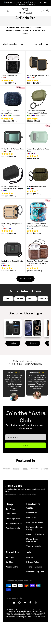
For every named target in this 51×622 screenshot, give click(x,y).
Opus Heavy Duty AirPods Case (11, 224)
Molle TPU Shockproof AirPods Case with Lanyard (12, 187)
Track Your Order (33, 546)
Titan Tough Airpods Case (38, 75)
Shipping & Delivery (35, 534)
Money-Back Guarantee (32, 540)
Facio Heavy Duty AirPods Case (12, 262)
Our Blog (9, 562)
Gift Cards (31, 517)
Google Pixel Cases (14, 523)
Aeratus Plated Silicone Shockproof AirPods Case (37, 224)
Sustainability (11, 566)
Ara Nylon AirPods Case (36, 186)
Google (31, 299)
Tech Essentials (12, 528)
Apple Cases (10, 513)
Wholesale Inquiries (35, 571)
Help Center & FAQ (34, 522)
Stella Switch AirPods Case (12, 149)
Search (29, 557)
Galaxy (20, 299)
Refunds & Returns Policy (34, 528)
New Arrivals (10, 508)
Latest (38, 43)
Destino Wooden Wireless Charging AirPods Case (37, 262)
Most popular (10, 43)
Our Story (9, 557)
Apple (8, 299)
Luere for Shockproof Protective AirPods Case (37, 111)
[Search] (8, 10)
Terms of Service (34, 566)
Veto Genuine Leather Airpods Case (10, 111)
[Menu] (3, 10)
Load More (25, 278)
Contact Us (31, 512)
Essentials (43, 299)
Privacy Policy (32, 562)
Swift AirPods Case (9, 75)
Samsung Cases (12, 518)
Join (25, 445)
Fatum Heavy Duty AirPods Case (38, 150)
